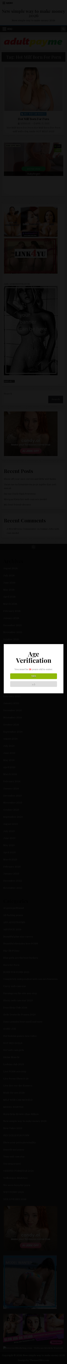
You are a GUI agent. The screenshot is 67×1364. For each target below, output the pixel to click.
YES (33, 676)
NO (33, 684)
